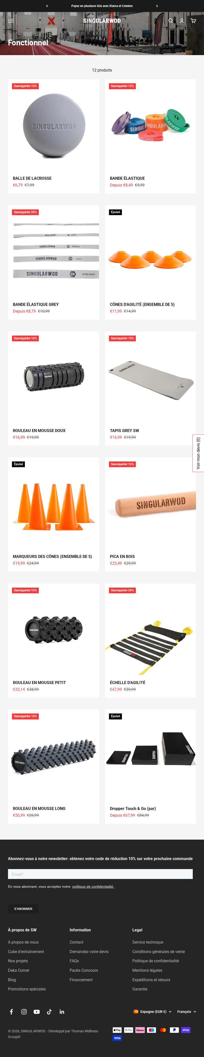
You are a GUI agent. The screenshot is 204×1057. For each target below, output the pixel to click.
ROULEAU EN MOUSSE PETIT (39, 682)
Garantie (139, 989)
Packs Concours (84, 970)
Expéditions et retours (151, 979)
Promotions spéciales (27, 989)
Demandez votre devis (89, 951)
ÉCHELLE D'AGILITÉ (127, 682)
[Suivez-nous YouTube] (36, 1011)
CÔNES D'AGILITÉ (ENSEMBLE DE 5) (142, 304)
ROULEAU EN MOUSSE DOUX (39, 430)
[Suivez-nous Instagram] (24, 1011)
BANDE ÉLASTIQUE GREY (36, 304)
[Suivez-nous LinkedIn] (62, 1011)
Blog (12, 979)
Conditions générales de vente (158, 951)
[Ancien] (47, 5)
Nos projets (18, 961)
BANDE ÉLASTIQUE (127, 178)
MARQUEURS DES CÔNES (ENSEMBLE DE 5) (52, 556)
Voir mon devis (198, 453)
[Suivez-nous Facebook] (11, 1011)
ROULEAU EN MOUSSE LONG (39, 808)
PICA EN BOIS (122, 556)
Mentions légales (147, 970)
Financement (81, 979)
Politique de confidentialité (155, 961)
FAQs (74, 961)
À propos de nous (23, 942)
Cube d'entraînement (26, 951)
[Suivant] (157, 5)
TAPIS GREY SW (124, 430)
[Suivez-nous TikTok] (49, 1011)
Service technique (147, 942)
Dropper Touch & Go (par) (133, 808)
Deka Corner (18, 970)
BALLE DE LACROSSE (32, 178)
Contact (76, 942)
